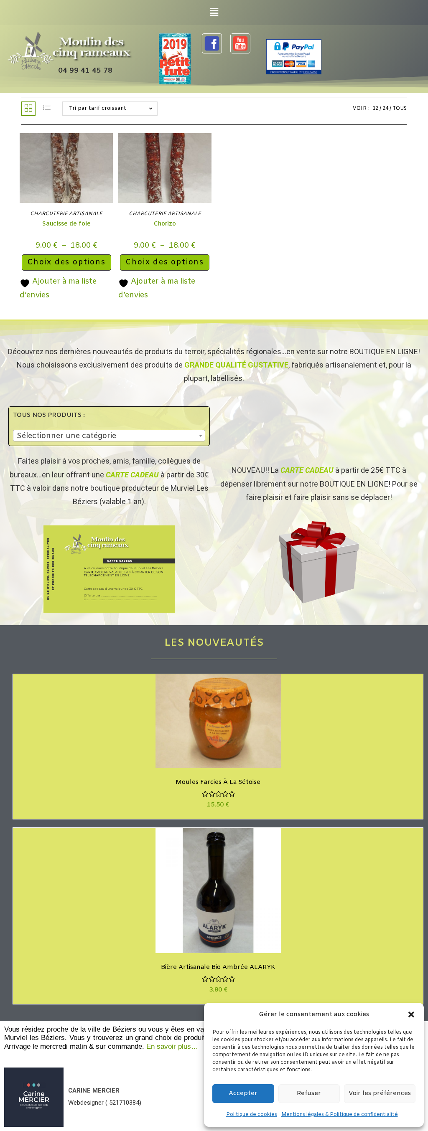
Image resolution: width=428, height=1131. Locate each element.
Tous (399, 108)
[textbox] (109, 436)
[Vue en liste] (47, 108)
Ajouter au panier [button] (228, 729)
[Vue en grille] (28, 108)
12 (375, 108)
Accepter (243, 1093)
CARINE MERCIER (94, 1090)
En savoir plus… (172, 1046)
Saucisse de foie (66, 224)
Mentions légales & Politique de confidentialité (339, 1114)
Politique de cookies (251, 1114)
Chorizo (165, 224)
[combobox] (109, 435)
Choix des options (66, 262)
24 (385, 108)
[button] (411, 1014)
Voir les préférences (380, 1093)
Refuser (309, 1093)
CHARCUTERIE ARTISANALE (66, 213)
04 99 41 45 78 (85, 71)
